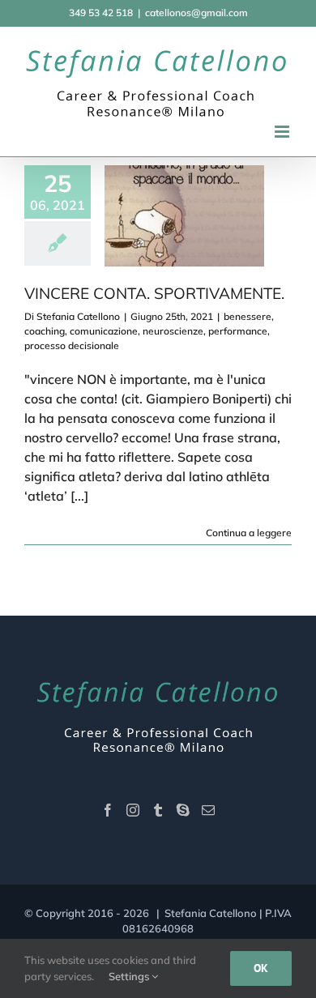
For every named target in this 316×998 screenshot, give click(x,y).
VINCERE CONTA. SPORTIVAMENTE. (154, 293)
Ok (261, 968)
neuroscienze (173, 331)
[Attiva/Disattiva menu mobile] (283, 131)
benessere (247, 316)
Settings (130, 976)
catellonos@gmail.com (196, 12)
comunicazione (104, 331)
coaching (44, 331)
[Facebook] (107, 810)
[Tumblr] (158, 810)
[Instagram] (132, 810)
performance (237, 331)
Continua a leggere (249, 533)
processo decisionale (71, 345)
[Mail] (208, 810)
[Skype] (183, 810)
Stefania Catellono (78, 316)
